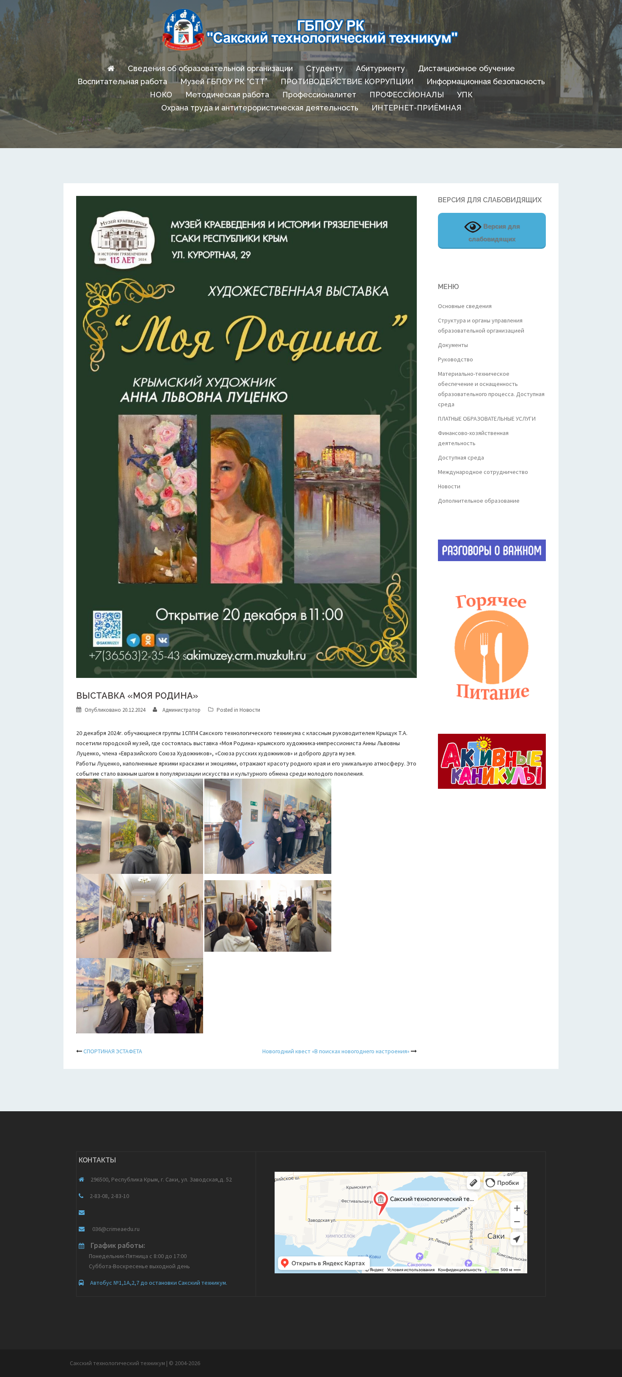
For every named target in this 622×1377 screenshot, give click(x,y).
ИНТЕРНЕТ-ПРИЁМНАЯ (416, 107)
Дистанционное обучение (466, 68)
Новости (249, 709)
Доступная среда (461, 457)
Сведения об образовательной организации (210, 68)
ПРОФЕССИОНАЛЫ (406, 94)
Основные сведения (465, 306)
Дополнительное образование (479, 500)
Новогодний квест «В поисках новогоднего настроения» (336, 1051)
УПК (465, 94)
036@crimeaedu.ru (115, 1229)
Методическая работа (227, 94)
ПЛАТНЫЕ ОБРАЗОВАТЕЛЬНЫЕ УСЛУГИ (487, 418)
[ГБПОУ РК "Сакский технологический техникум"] (311, 32)
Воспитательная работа (122, 81)
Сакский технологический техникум (118, 1363)
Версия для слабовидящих (494, 232)
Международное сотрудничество (483, 472)
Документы (453, 345)
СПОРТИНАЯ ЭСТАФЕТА (112, 1051)
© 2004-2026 (184, 1363)
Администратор (181, 709)
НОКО (161, 94)
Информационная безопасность (486, 81)
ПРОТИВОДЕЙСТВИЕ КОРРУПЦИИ (347, 81)
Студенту (324, 68)
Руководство (455, 359)
